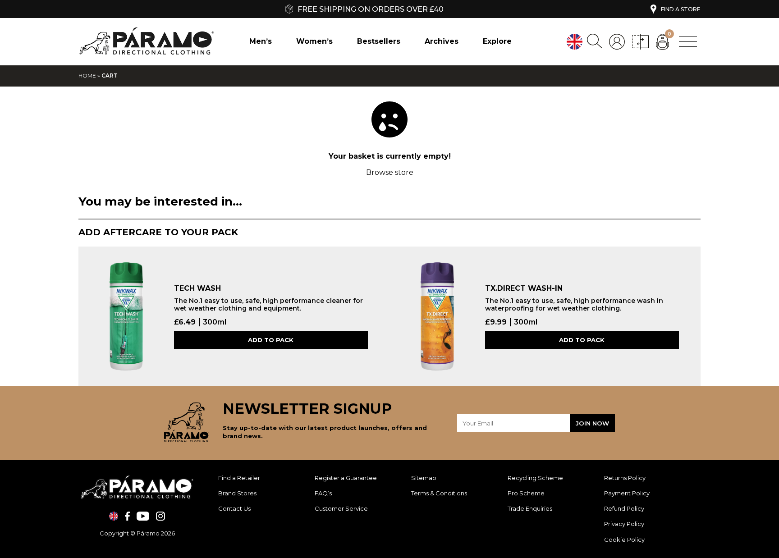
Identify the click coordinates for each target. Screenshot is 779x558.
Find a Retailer (239, 477)
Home (87, 75)
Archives (441, 41)
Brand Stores (237, 493)
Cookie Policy (624, 539)
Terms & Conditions (439, 493)
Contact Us (234, 508)
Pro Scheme (526, 493)
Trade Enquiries (530, 508)
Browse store (389, 172)
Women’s (314, 41)
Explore (497, 41)
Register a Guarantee (346, 477)
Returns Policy (625, 477)
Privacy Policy (624, 523)
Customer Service (341, 508)
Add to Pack (270, 339)
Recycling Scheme (535, 477)
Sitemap (423, 477)
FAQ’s (323, 493)
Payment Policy (627, 493)
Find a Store (681, 9)
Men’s (260, 41)
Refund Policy (625, 508)
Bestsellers (378, 41)
